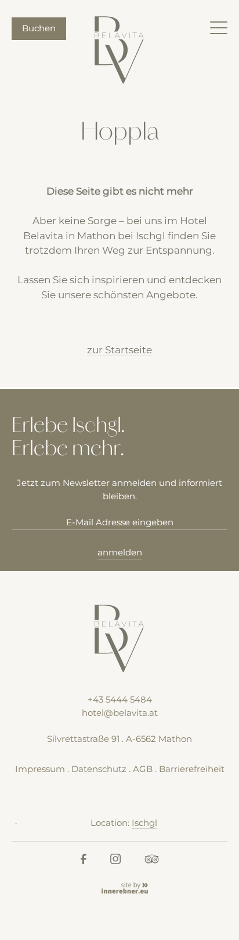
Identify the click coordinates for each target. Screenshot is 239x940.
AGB (143, 768)
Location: (123, 822)
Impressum (40, 768)
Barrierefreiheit (191, 768)
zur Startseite (119, 350)
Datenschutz (98, 768)
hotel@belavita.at (120, 712)
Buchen (39, 28)
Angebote (170, 295)
